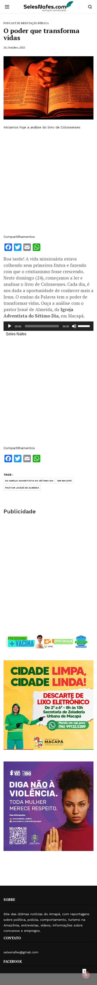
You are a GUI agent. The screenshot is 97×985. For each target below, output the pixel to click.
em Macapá (64, 480)
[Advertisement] (48, 182)
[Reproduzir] (9, 326)
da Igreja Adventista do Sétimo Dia (29, 480)
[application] (48, 326)
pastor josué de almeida (22, 487)
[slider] (84, 325)
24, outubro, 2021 (14, 47)
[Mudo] (74, 326)
